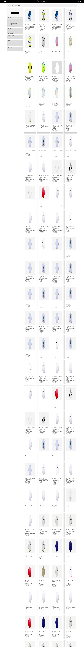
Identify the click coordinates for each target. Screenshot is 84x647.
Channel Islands (12, 22)
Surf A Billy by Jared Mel (13, 23)
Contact (80, 1)
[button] (15, 9)
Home (5, 1)
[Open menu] (2, 1)
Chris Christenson (12, 24)
